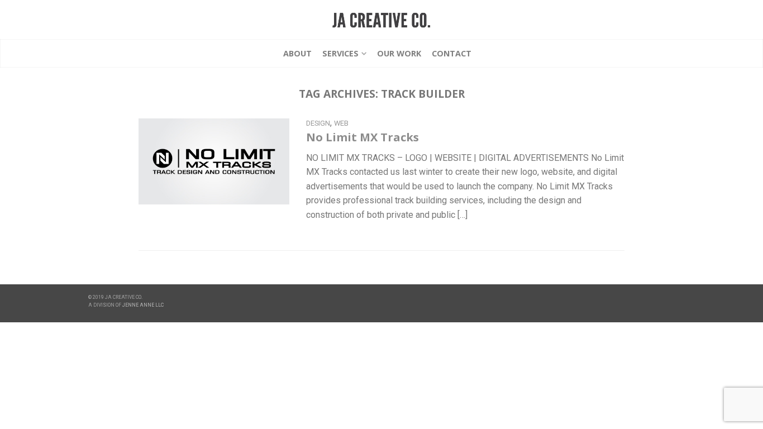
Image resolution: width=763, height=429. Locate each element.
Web (341, 123)
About (297, 53)
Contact (451, 53)
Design (318, 123)
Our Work (399, 53)
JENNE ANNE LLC (143, 305)
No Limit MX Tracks (362, 137)
